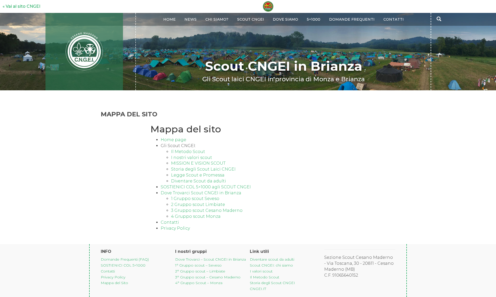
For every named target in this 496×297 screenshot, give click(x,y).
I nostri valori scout (191, 157)
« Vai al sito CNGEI (21, 6)
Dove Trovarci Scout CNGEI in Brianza (201, 192)
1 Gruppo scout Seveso (195, 198)
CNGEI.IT (258, 288)
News (190, 19)
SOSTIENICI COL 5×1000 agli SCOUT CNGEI (206, 186)
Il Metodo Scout (188, 151)
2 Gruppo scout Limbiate (198, 204)
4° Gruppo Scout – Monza (198, 282)
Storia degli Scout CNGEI (272, 282)
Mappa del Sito (114, 282)
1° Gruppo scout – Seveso (198, 265)
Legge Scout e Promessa (197, 175)
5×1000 (313, 19)
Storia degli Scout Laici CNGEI (203, 169)
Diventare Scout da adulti (198, 181)
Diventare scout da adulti (272, 259)
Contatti (393, 19)
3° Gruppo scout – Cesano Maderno (208, 277)
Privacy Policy (175, 228)
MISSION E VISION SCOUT (198, 163)
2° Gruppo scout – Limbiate (200, 271)
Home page (173, 139)
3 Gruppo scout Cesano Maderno (207, 210)
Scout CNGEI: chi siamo (271, 265)
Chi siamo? (216, 19)
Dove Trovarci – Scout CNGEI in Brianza (210, 259)
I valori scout (261, 271)
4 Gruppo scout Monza (196, 216)
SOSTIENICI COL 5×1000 (123, 265)
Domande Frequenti (352, 19)
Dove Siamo (285, 19)
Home (169, 19)
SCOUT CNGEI (250, 19)
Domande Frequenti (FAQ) (125, 259)
